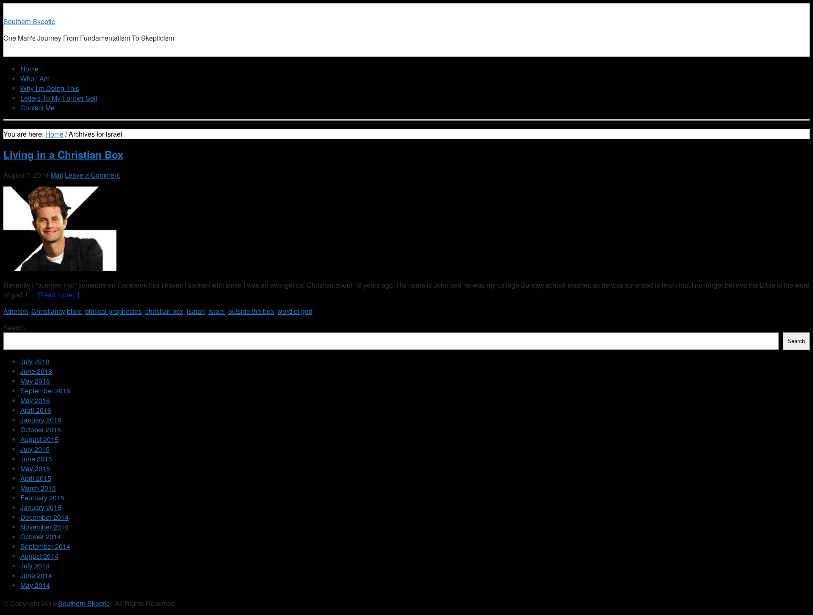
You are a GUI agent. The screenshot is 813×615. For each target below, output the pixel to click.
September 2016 (45, 390)
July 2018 (35, 361)
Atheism (15, 311)
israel (216, 311)
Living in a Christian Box (63, 154)
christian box (164, 311)
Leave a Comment (92, 175)
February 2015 (42, 497)
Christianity (48, 311)
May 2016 (35, 400)
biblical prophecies (113, 311)
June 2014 (36, 575)
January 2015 (40, 507)
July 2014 (35, 566)
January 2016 (40, 420)
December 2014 (44, 517)
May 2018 (35, 381)
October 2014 (40, 536)
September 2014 (45, 546)
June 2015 (36, 459)
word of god (294, 311)
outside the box (251, 311)
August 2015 (39, 439)
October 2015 (40, 429)
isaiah (196, 311)
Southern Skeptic (29, 21)
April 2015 (35, 478)
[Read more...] (58, 294)
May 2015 (35, 468)
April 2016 (35, 410)
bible (74, 311)
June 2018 (36, 371)
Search (14, 327)
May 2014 (35, 585)
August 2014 (39, 556)
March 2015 (38, 488)
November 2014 (44, 527)
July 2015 (35, 449)
